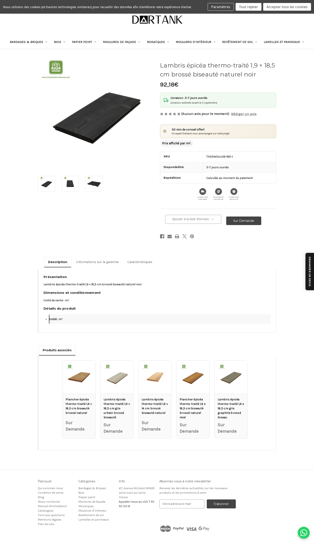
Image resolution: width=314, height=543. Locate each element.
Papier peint (82, 42)
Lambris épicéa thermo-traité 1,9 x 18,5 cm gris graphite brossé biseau (231, 408)
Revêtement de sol (237, 42)
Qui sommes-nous (50, 488)
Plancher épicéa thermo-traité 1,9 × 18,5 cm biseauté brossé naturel (79, 406)
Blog (41, 497)
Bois (57, 42)
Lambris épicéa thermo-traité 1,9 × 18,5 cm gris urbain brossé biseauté (117, 408)
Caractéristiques (139, 262)
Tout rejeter (248, 6)
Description (57, 262)
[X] (184, 236)
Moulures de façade (119, 42)
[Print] (177, 236)
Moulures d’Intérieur (193, 42)
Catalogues (46, 510)
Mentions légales (50, 519)
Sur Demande (243, 221)
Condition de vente (50, 493)
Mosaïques (156, 42)
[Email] (169, 236)
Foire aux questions (51, 515)
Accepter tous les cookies (287, 6)
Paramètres (220, 6)
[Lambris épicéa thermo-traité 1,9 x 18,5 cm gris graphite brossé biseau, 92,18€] (231, 377)
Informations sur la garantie (97, 262)
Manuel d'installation (52, 506)
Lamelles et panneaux (282, 42)
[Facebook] (162, 236)
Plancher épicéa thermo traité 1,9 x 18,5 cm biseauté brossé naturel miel (192, 408)
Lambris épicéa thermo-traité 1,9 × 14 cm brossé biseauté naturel (155, 406)
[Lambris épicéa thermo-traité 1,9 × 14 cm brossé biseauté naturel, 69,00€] (155, 377)
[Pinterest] (192, 236)
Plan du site (46, 524)
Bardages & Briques (26, 42)
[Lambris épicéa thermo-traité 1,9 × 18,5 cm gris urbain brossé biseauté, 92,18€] (117, 377)
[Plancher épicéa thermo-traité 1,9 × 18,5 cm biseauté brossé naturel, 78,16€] (79, 377)
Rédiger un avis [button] (244, 114)
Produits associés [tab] (57, 350)
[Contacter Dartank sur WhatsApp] (304, 533)
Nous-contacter (49, 501)
